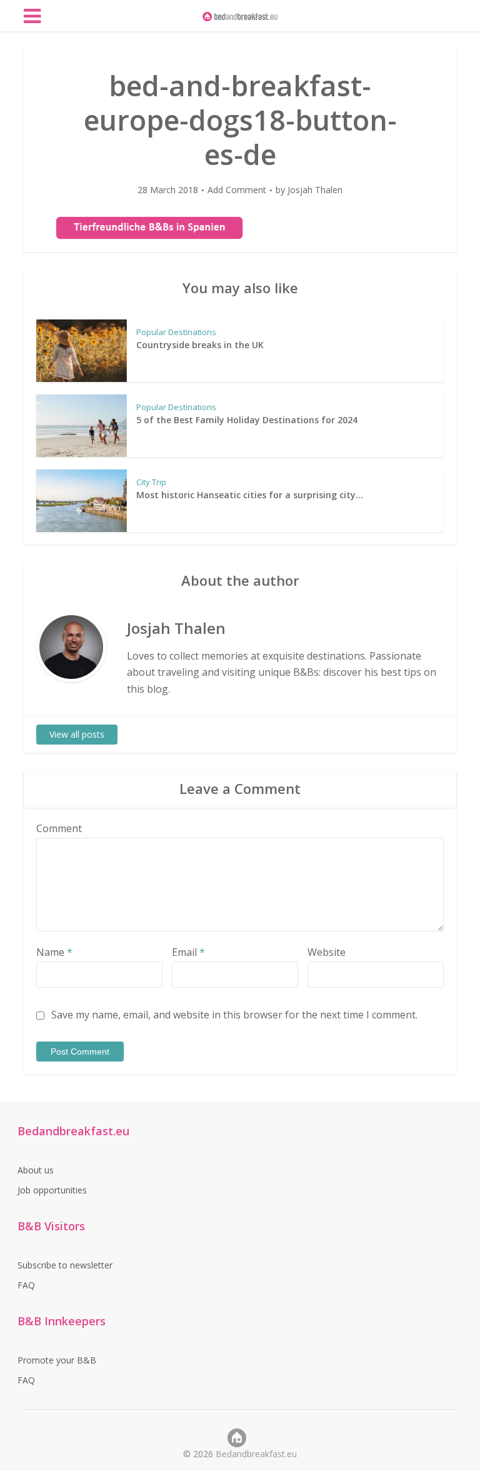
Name (54, 952)
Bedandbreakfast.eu (256, 1454)
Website (327, 952)
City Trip (151, 482)
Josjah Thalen (315, 190)
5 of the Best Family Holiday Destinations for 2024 (247, 420)
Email (188, 952)
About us (36, 1170)
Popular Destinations (176, 332)
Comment (59, 828)
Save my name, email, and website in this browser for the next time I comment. (234, 1015)
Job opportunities (52, 1190)
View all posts (76, 734)
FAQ (26, 1285)
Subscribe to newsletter (65, 1265)
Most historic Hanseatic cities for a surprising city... (249, 495)
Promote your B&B (57, 1360)
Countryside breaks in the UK (200, 345)
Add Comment (237, 190)
